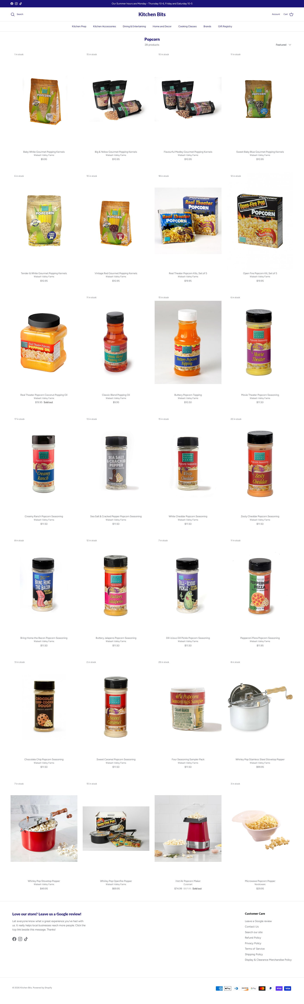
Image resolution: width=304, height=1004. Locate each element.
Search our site (253, 932)
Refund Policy (253, 937)
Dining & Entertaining (134, 26)
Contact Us (252, 926)
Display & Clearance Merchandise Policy (268, 959)
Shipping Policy (254, 954)
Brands (207, 26)
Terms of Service (255, 948)
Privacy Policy (253, 943)
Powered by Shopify (42, 987)
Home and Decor (162, 26)
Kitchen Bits (26, 987)
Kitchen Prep (79, 26)
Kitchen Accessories (104, 26)
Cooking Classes (187, 26)
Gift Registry (225, 26)
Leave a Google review (258, 921)
